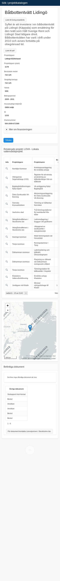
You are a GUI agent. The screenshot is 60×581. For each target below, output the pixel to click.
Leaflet (53, 358)
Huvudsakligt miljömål (13, 104)
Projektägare (9, 55)
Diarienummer (10, 120)
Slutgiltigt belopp (10, 80)
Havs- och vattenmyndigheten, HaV (44, 356)
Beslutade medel (11, 71)
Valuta (6, 88)
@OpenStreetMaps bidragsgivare (39, 358)
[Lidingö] (30, 328)
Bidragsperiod (9, 96)
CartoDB (24, 358)
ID (5, 112)
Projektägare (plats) (12, 63)
